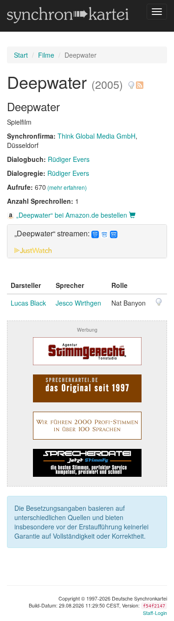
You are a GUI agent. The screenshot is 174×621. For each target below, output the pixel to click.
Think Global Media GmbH (96, 135)
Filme (46, 55)
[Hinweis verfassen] (131, 81)
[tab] (87, 241)
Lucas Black (28, 302)
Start (21, 55)
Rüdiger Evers (69, 159)
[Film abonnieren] (139, 81)
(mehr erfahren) (67, 187)
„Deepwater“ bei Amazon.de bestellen (71, 215)
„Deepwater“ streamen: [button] (52, 233)
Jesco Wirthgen (78, 302)
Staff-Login (155, 612)
